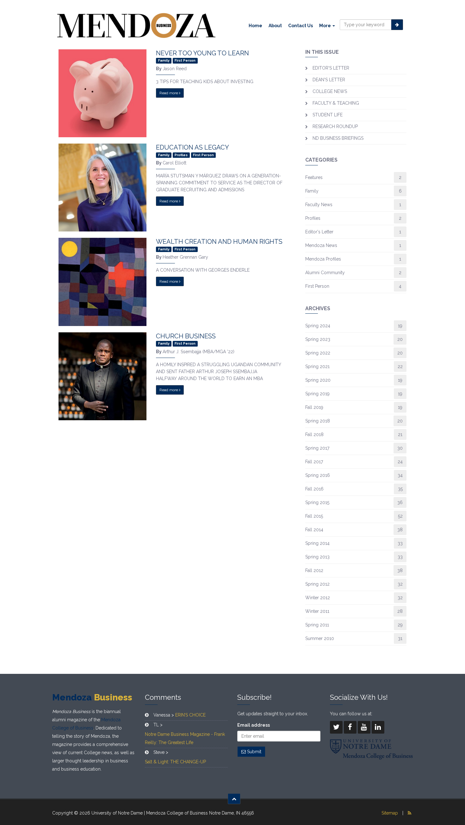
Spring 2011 (317, 624)
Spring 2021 (317, 366)
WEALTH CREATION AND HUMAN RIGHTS (219, 241)
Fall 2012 (314, 570)
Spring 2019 (317, 393)
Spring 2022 (317, 352)
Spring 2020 (318, 380)
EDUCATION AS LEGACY (192, 147)
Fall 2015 (314, 516)
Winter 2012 (317, 597)
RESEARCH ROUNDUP (335, 126)
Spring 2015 (317, 502)
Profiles (312, 218)
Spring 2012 (317, 584)
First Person (317, 286)
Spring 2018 (317, 420)
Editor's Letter (319, 231)
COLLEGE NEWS (330, 91)
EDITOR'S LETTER (331, 68)
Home (255, 25)
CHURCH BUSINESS (186, 336)
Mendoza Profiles (323, 259)
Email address (253, 725)
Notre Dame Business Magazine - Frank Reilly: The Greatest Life (185, 738)
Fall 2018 (314, 434)
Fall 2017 (314, 461)
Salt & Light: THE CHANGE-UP (175, 761)
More (325, 25)
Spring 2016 (317, 475)
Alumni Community (325, 272)
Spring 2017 (317, 448)
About (275, 25)
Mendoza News (321, 245)
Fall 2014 (314, 529)
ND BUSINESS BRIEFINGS (338, 138)
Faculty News (318, 204)
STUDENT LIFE (328, 114)
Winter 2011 (317, 611)
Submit (253, 751)
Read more (169, 93)
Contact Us (300, 25)
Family (312, 191)
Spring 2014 (317, 543)
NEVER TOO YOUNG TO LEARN (202, 53)
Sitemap (389, 813)
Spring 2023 (317, 339)
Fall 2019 (314, 407)
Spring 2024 (317, 325)
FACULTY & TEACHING (336, 103)
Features (314, 177)
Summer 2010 (319, 638)
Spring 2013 (317, 556)
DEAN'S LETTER (329, 79)
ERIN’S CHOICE (190, 714)
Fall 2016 (314, 488)
